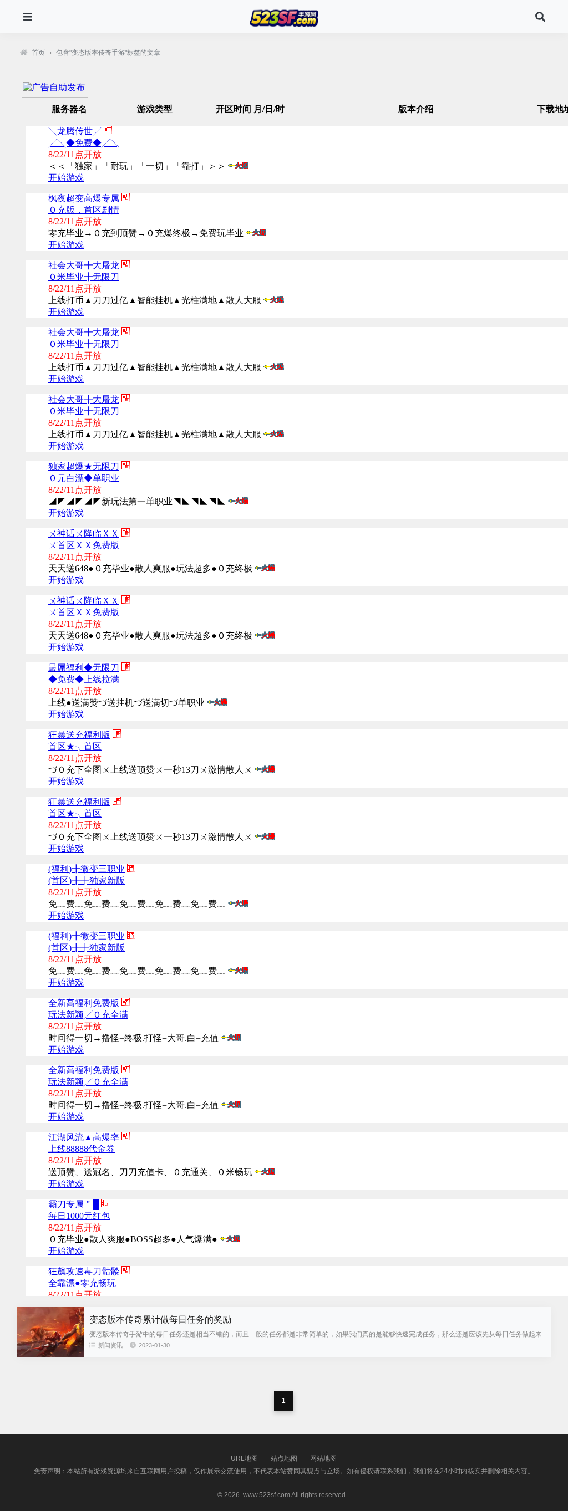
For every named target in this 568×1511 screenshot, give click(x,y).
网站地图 (323, 1458)
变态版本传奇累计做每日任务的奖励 (160, 1319)
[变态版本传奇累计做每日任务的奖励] (50, 1354)
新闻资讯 (110, 1345)
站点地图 (284, 1458)
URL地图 (244, 1458)
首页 (38, 53)
